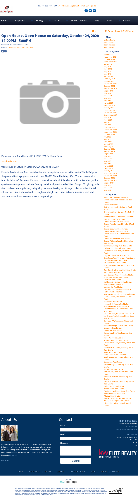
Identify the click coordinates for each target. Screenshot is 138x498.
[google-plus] (90, 10)
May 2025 (107, 71)
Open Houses (109, 45)
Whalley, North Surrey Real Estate (117, 398)
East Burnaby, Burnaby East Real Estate (120, 270)
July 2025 (107, 66)
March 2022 (108, 144)
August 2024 (108, 91)
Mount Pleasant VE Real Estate (116, 306)
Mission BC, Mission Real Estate (117, 304)
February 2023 (109, 127)
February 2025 (109, 78)
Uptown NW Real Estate (113, 369)
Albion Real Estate (111, 204)
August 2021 (108, 154)
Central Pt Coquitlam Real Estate (117, 238)
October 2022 (109, 134)
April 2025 (107, 74)
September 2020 (110, 180)
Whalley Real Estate (112, 396)
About (104, 471)
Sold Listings (109, 47)
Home (4, 20)
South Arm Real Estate (113, 352)
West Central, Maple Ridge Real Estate (119, 391)
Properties (34, 471)
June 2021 (108, 158)
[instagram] (94, 10)
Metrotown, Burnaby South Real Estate (119, 294)
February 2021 (109, 168)
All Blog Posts (109, 40)
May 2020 (107, 190)
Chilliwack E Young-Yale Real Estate (118, 246)
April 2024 (107, 100)
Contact (127, 20)
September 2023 (110, 115)
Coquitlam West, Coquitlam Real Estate (119, 258)
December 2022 (110, 129)
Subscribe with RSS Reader (120, 31)
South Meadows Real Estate (115, 355)
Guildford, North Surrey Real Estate (118, 282)
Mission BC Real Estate (113, 301)
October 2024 (109, 86)
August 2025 (108, 64)
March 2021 (108, 166)
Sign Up (92, 6)
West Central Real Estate (114, 388)
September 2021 (110, 151)
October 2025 (109, 59)
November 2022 (110, 132)
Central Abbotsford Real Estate (116, 221)
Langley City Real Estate (113, 287)
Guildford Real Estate (112, 279)
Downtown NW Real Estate (115, 263)
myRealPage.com (69, 482)
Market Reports (79, 20)
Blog (96, 20)
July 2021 (107, 156)
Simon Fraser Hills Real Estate (116, 340)
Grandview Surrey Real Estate (116, 277)
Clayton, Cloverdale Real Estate (116, 255)
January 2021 (109, 170)
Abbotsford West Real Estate (116, 197)
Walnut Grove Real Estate (114, 386)
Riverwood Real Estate (113, 328)
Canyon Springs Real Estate (115, 219)
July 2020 (107, 185)
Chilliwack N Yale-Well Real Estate (117, 248)
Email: (62, 434)
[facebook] (86, 10)
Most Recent (109, 54)
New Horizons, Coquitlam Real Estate (119, 313)
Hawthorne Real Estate (113, 284)
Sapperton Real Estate (113, 330)
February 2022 (109, 146)
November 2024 (110, 83)
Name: (63, 425)
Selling (60, 471)
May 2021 (107, 161)
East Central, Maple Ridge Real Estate (119, 275)
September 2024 (110, 88)
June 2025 (108, 69)
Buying (48, 471)
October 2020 (109, 178)
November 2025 (110, 57)
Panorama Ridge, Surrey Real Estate (118, 325)
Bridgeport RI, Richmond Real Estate (119, 217)
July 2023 (107, 117)
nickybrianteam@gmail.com (71, 6)
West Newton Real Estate (114, 393)
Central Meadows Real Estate (116, 231)
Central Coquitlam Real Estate (116, 229)
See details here (9, 161)
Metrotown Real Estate (113, 292)
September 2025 (110, 62)
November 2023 (110, 112)
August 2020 (108, 183)
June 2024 (108, 95)
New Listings (109, 42)
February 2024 (109, 105)
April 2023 (107, 124)
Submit (76, 461)
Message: (64, 443)
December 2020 (110, 173)
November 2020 (110, 175)
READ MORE (5, 460)
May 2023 (107, 122)
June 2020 (108, 187)
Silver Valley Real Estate (113, 338)
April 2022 (107, 141)
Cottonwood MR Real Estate (115, 260)
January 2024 (109, 108)
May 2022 (107, 139)
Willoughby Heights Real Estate (116, 401)
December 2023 (110, 110)
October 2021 (109, 149)
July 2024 (107, 93)
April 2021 (107, 163)
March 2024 (108, 103)
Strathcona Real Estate (113, 362)
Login (86, 6)
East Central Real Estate (113, 272)
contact (12, 455)
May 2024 (107, 98)
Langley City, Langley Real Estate (117, 289)
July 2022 (107, 137)
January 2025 (109, 81)
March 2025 (108, 76)
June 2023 (108, 120)
